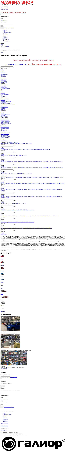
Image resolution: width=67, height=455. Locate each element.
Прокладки (3, 108)
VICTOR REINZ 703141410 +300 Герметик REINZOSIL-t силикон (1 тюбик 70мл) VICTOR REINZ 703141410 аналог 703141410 (29, 215)
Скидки (5, 415)
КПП (2, 95)
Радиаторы (3, 109)
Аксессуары (3, 80)
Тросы (2, 129)
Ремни (2, 111)
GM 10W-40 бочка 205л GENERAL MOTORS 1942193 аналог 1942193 (16, 173)
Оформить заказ (13, 377)
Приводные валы (4, 107)
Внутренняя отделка (5, 88)
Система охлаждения (5, 121)
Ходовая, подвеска (5, 137)
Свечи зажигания (4, 116)
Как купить (5, 419)
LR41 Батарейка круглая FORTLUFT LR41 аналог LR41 (13, 203)
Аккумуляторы (4, 78)
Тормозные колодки (5, 128)
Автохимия (3, 76)
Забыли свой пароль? (9, 27)
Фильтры (3, 131)
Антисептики (4, 82)
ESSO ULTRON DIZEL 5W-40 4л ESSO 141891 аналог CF (13, 155)
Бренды (5, 416)
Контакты (5, 421)
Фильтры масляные (5, 134)
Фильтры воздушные (5, 132)
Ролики (2, 112)
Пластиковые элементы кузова (7, 104)
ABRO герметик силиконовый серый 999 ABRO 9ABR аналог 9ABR (16, 143)
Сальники (3, 115)
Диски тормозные (5, 94)
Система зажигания (5, 120)
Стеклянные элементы (6, 123)
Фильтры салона (4, 135)
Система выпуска (4, 118)
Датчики (2, 91)
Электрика (3, 138)
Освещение (3, 102)
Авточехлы (3, 77)
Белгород (8, 46)
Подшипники (4, 105)
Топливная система (5, 125)
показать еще (3, 234)
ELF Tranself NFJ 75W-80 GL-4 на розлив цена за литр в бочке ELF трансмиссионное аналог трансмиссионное (25, 149)
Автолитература (4, 74)
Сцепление (3, 124)
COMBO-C (3, 71)
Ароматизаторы (4, 84)
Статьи (4, 420)
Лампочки (3, 100)
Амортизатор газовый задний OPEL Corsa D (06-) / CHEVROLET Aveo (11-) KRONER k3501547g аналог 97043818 (26, 228)
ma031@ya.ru (3, 430)
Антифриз (3, 83)
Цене (16, 142)
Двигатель (3, 93)
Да (2, 52)
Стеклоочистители (5, 122)
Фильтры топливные (5, 136)
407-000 (4, 6)
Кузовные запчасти (5, 98)
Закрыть (2, 385)
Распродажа (3, 110)
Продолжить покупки (5, 377)
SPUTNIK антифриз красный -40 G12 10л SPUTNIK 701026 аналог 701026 (17, 209)
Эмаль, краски (4, 139)
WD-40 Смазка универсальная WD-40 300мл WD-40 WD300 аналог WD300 (17, 222)
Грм (1, 90)
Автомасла (3, 75)
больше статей (4, 368)
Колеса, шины (4, 96)
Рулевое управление (5, 114)
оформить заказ (4, 20)
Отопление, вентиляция (6, 103)
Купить (2, 148)
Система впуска (4, 117)
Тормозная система (5, 127)
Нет (1, 52)
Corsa (2, 69)
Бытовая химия (4, 87)
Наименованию (11, 142)
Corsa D (2, 70)
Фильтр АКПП (4, 130)
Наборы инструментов (6, 101)
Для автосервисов (7, 414)
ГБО (1, 89)
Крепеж (2, 97)
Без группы (3, 86)
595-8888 (4, 9)
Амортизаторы (4, 81)
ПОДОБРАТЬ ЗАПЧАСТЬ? (33, 64)
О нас (4, 413)
